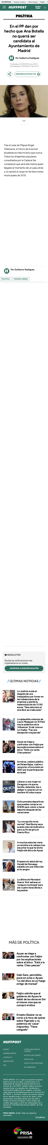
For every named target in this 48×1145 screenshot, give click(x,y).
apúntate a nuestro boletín (24, 668)
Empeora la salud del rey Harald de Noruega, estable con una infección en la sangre (30, 865)
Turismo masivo (20, 2)
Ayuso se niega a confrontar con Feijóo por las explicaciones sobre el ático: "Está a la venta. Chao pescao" (30, 747)
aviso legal (29, 1059)
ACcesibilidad (29, 1067)
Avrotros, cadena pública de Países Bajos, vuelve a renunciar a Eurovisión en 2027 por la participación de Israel (30, 767)
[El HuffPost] (18, 7)
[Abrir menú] (4, 7)
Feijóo (42, 2)
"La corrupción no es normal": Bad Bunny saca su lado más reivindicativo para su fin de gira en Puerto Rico (30, 827)
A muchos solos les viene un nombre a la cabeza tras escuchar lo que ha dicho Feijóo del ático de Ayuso (31, 846)
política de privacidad (33, 1063)
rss (4, 1065)
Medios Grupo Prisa (24, 1137)
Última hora (38, 7)
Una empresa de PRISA (24, 1131)
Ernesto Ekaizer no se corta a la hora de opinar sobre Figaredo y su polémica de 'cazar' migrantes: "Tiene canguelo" (31, 1022)
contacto (7, 1057)
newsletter (8, 1061)
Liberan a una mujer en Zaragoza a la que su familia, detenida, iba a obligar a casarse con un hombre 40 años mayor (29, 787)
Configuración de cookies (32, 1050)
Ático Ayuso (33, 2)
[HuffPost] (12, 1041)
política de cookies (32, 1055)
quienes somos (9, 1053)
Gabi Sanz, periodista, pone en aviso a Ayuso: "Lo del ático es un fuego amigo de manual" (31, 979)
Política (24, 16)
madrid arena (21, 279)
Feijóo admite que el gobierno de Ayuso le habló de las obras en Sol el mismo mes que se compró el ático (31, 999)
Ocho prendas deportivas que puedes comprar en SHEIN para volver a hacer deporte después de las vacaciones (31, 807)
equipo (6, 1049)
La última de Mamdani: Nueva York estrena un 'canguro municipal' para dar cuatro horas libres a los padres (30, 885)
